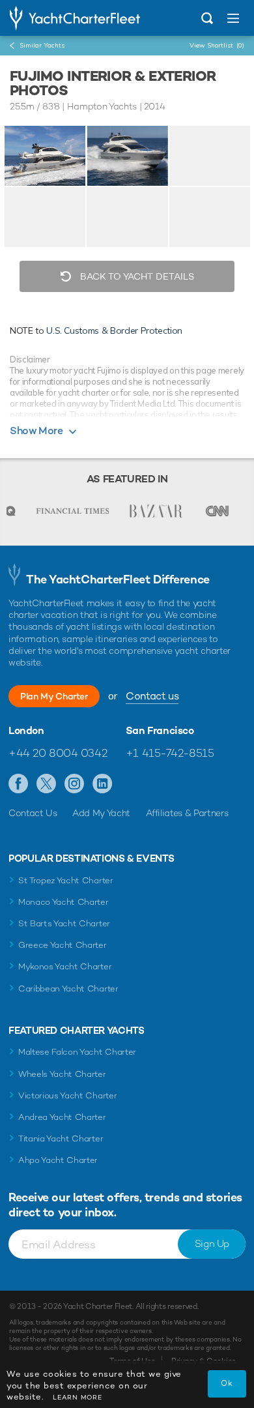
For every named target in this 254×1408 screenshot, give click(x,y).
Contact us (152, 696)
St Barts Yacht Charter (64, 923)
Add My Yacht (101, 813)
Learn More (77, 1397)
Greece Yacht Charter (62, 944)
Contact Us (32, 813)
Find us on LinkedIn (102, 784)
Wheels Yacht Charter (62, 1073)
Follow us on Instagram (74, 784)
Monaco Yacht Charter (63, 901)
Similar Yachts (42, 45)
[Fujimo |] (127, 155)
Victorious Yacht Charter (67, 1095)
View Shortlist (217, 45)
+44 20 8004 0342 (57, 753)
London (26, 730)
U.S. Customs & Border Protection (114, 330)
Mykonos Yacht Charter (64, 966)
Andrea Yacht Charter (62, 1116)
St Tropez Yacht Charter (65, 880)
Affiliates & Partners (187, 813)
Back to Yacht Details (136, 276)
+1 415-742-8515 (170, 753)
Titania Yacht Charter (60, 1138)
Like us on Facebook (18, 784)
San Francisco (160, 730)
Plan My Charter (54, 696)
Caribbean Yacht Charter (68, 988)
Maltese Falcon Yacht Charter (77, 1051)
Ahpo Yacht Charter (58, 1160)
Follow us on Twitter (46, 784)
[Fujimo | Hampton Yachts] (45, 155)
